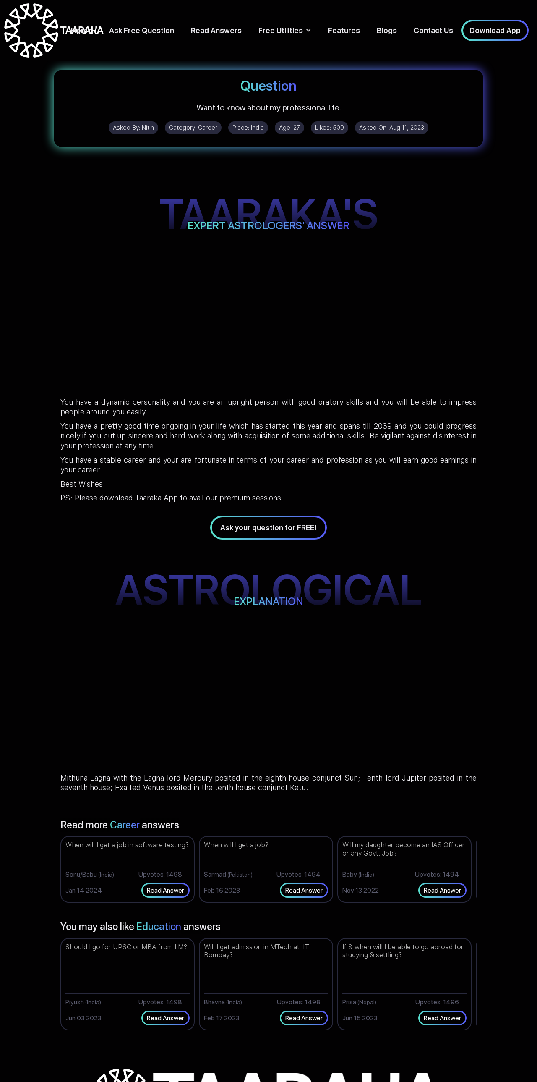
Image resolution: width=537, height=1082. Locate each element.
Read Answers (216, 30)
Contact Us (433, 30)
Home (81, 30)
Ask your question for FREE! (268, 527)
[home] (54, 30)
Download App (495, 30)
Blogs (387, 30)
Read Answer (165, 890)
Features (344, 30)
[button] (285, 30)
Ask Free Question (141, 30)
